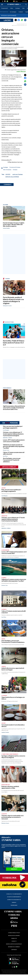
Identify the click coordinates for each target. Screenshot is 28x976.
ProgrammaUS (4, 8)
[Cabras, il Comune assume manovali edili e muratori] (14, 599)
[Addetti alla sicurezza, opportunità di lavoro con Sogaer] (14, 656)
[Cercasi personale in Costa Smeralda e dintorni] (14, 712)
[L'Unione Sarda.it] (14, 4)
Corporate (14, 949)
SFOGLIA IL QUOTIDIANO (8, 15)
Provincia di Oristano (14, 167)
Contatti (14, 941)
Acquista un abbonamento (14, 896)
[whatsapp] (7, 1)
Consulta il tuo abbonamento (14, 894)
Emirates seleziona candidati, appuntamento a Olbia (10, 787)
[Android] (14, 963)
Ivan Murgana (6, 430)
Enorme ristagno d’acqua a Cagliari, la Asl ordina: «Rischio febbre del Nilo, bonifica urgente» (13, 224)
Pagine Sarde (14, 905)
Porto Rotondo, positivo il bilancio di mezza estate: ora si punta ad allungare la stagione (13, 300)
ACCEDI (24, 1)
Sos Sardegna (13, 11)
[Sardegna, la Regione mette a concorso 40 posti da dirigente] (14, 743)
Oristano (15, 169)
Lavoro (7, 20)
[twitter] (2, 1)
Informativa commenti (14, 946)
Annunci (14, 902)
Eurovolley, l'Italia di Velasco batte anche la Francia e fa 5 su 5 (13, 343)
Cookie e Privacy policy (14, 932)
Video (11, 8)
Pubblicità (14, 938)
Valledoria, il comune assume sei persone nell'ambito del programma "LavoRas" (13, 446)
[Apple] (14, 959)
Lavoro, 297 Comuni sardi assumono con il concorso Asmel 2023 (14, 440)
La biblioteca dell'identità (14, 899)
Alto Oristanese (7, 169)
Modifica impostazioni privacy (14, 944)
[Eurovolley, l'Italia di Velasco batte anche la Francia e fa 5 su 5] (14, 331)
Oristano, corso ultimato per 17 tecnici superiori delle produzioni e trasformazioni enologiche (13, 433)
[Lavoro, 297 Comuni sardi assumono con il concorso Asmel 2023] (14, 539)
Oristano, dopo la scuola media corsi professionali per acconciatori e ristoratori (12, 817)
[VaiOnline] (14, 922)
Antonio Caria (6, 450)
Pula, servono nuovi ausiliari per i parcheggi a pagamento (13, 427)
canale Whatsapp (21, 71)
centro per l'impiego (17, 174)
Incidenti (21, 11)
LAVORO (7, 174)
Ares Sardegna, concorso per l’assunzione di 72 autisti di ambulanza (12, 460)
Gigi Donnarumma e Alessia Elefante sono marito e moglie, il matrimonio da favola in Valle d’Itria (14, 407)
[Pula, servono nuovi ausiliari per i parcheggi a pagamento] (14, 477)
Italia (23, 8)
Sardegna (17, 8)
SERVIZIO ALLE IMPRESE (12, 176)
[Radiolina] (14, 885)
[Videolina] (14, 877)
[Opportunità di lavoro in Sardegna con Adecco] (14, 685)
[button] (16, 20)
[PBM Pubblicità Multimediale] (14, 926)
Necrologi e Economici (14, 935)
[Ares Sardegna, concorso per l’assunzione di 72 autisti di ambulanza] (14, 628)
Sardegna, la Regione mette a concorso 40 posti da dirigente (13, 756)
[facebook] (5, 1)
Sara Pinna (5, 456)
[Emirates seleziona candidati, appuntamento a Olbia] (14, 774)
